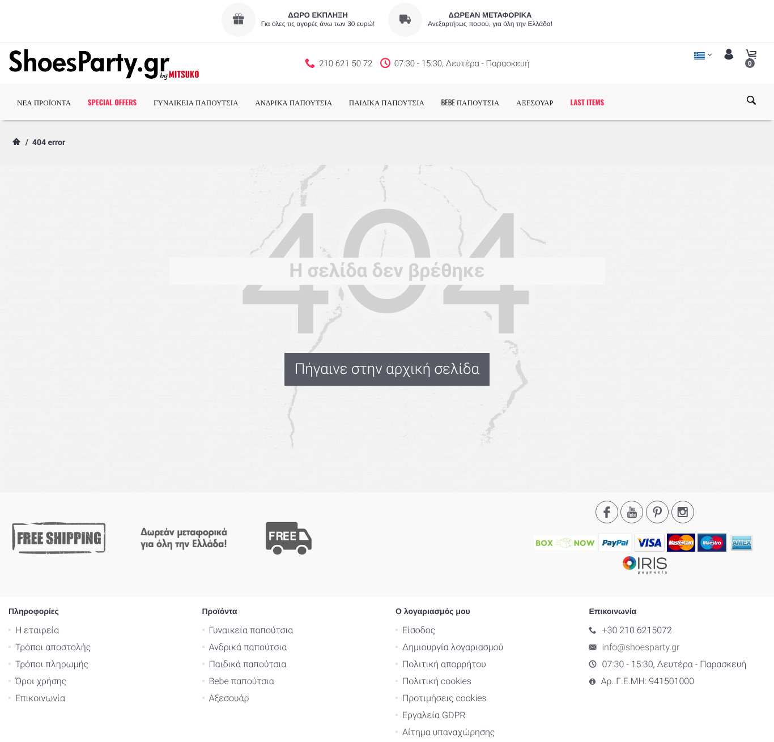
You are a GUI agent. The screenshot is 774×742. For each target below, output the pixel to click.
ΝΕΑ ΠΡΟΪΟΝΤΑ (44, 102)
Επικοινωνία (40, 698)
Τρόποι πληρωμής (51, 664)
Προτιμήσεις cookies (444, 698)
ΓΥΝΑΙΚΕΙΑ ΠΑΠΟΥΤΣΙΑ (196, 102)
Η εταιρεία (37, 630)
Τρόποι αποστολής (53, 647)
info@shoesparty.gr (641, 647)
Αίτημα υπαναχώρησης (448, 732)
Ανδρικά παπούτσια (248, 647)
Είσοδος (418, 630)
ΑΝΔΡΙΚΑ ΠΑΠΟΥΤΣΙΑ (293, 102)
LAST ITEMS (587, 102)
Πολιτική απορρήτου (444, 664)
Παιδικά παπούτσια (248, 664)
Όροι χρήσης (40, 681)
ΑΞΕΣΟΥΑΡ (535, 102)
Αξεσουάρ (229, 698)
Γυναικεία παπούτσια (251, 630)
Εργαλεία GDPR (433, 715)
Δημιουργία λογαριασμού (452, 647)
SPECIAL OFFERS (112, 102)
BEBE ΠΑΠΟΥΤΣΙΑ (470, 102)
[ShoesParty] (103, 63)
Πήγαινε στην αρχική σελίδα (387, 369)
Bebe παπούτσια (241, 681)
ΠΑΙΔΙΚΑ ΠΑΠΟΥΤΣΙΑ (386, 102)
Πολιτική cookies (436, 681)
